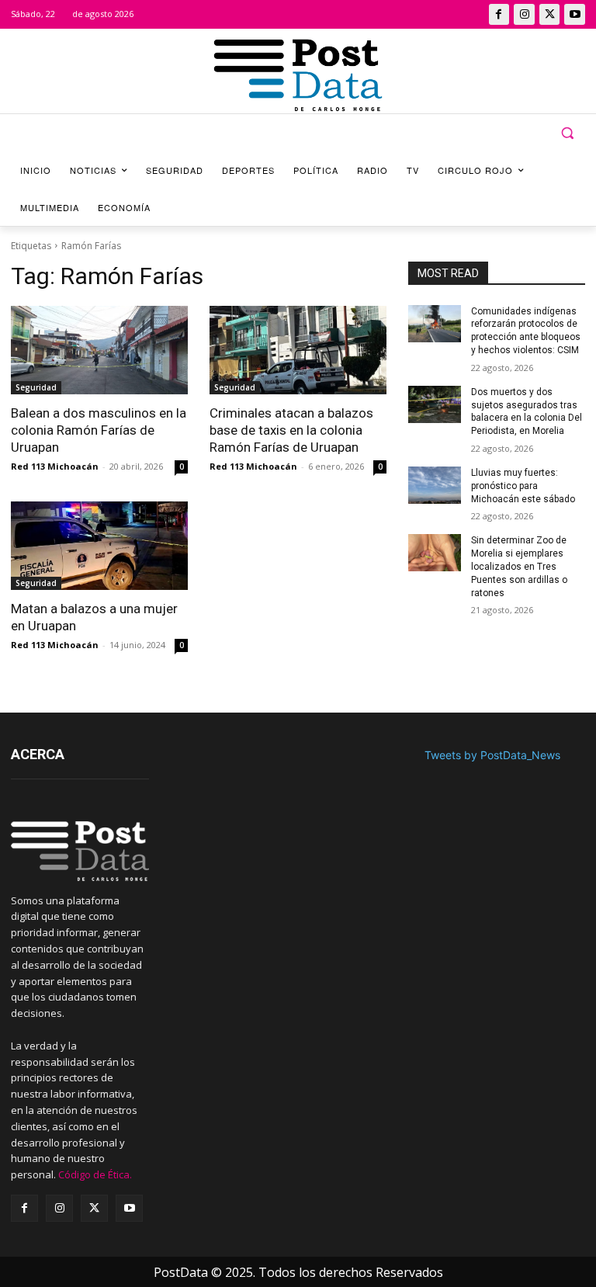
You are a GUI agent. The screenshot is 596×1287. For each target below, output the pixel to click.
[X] (549, 14)
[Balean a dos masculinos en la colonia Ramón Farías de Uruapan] (99, 350)
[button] (567, 133)
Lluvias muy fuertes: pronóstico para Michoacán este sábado (523, 486)
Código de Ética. (95, 1174)
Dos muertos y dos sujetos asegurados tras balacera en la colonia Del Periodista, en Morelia (526, 411)
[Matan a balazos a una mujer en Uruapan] (99, 545)
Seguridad (36, 387)
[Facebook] (499, 14)
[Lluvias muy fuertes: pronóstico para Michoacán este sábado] (434, 485)
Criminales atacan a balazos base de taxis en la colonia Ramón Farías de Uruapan (291, 430)
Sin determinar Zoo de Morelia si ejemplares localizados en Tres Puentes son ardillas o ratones (519, 566)
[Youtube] (574, 14)
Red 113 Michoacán (55, 466)
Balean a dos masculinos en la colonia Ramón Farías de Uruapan (98, 430)
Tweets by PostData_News (492, 754)
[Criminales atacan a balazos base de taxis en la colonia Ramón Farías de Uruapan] (298, 350)
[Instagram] (524, 14)
